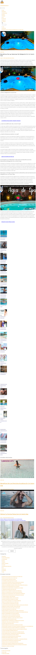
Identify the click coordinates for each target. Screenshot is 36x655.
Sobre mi (4, 20)
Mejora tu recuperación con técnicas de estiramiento (12, 592)
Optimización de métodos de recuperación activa (11, 640)
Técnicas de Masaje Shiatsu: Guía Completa (10, 597)
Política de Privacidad (6, 650)
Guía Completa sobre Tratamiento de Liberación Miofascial (13, 633)
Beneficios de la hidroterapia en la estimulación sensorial (13, 594)
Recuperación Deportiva (6, 566)
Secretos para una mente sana (8, 623)
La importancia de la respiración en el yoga (10, 603)
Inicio (3, 10)
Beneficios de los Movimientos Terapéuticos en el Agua (12, 587)
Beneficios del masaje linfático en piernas (10, 637)
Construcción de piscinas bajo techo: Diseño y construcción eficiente (15, 604)
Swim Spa (4, 18)
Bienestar (4, 11)
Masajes (3, 15)
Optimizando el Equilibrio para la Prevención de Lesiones (13, 582)
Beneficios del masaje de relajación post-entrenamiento (12, 643)
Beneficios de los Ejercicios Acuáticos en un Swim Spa (12, 576)
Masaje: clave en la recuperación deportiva (10, 641)
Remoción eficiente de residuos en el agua (10, 599)
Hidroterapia (4, 13)
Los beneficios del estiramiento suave (9, 619)
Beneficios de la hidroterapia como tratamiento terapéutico (13, 593)
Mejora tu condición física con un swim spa (10, 602)
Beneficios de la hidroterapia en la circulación (10, 586)
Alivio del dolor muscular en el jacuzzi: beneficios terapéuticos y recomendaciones (17, 626)
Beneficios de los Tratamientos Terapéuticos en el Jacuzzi (13, 620)
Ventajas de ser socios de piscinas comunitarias (11, 616)
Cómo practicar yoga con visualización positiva (11, 614)
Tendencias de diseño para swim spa (9, 589)
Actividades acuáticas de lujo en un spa (9, 580)
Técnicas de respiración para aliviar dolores (10, 634)
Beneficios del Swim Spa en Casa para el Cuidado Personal (13, 631)
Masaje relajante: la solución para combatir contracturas (13, 610)
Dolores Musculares (6, 557)
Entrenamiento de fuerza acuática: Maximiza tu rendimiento (13, 627)
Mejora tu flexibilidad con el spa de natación (10, 613)
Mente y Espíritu (5, 563)
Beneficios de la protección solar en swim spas (11, 607)
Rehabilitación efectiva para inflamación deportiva (11, 583)
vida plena (4, 570)
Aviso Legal (4, 652)
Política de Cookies (5, 653)
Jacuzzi (3, 14)
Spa (3, 17)
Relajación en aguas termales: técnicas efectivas (11, 606)
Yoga (3, 571)
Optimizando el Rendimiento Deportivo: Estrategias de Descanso (14, 644)
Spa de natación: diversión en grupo (9, 579)
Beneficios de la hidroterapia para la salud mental (11, 636)
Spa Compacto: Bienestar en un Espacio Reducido (11, 600)
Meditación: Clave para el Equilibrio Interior (10, 621)
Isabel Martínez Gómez (9, 57)
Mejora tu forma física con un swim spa (14, 514)
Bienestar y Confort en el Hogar (8, 646)
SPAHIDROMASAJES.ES (4, 5)
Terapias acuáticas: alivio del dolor (8, 596)
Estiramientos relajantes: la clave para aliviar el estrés (12, 617)
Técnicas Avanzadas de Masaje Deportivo (10, 630)
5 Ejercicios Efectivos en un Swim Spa (9, 609)
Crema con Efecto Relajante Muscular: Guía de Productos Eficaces (14, 629)
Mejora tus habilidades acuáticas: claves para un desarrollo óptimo (14, 585)
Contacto (4, 21)
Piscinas (3, 564)
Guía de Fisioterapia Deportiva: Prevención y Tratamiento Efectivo (14, 638)
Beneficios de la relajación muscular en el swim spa (11, 590)
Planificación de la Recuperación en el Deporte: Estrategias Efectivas (15, 611)
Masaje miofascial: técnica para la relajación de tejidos (12, 624)
